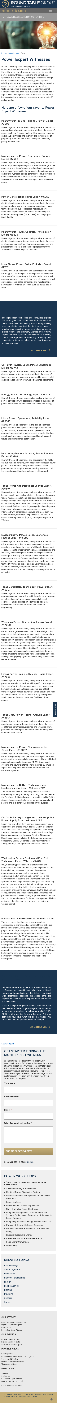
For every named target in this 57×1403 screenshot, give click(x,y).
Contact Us (5, 1376)
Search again (7, 1043)
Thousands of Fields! (9, 1364)
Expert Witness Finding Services (13, 1322)
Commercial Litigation (9, 1359)
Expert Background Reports (11, 1325)
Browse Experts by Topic (10, 1339)
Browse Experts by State (10, 1342)
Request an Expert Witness (11, 1330)
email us (29, 1162)
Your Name (10, 1083)
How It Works (6, 1327)
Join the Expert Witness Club (12, 1381)
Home (3, 53)
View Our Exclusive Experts (11, 1345)
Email (8, 1110)
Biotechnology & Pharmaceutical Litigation (17, 1356)
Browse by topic (13, 53)
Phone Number (11, 1096)
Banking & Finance (8, 1354)
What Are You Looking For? (18, 1123)
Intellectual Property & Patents (12, 1362)
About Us (4, 1374)
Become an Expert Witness (11, 1379)
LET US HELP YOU (38, 350)
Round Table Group (13, 10)
